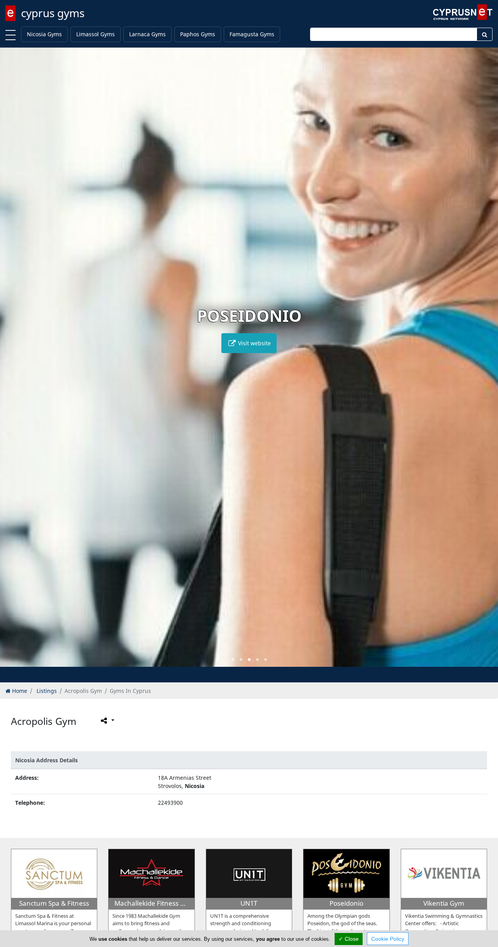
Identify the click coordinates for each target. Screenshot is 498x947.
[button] (233, 659)
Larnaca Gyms (147, 34)
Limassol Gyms (95, 34)
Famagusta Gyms (252, 34)
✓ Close (348, 939)
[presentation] (13, 363)
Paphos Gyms (197, 34)
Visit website (254, 343)
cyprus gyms (52, 12)
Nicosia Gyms (44, 34)
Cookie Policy (387, 939)
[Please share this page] (107, 720)
